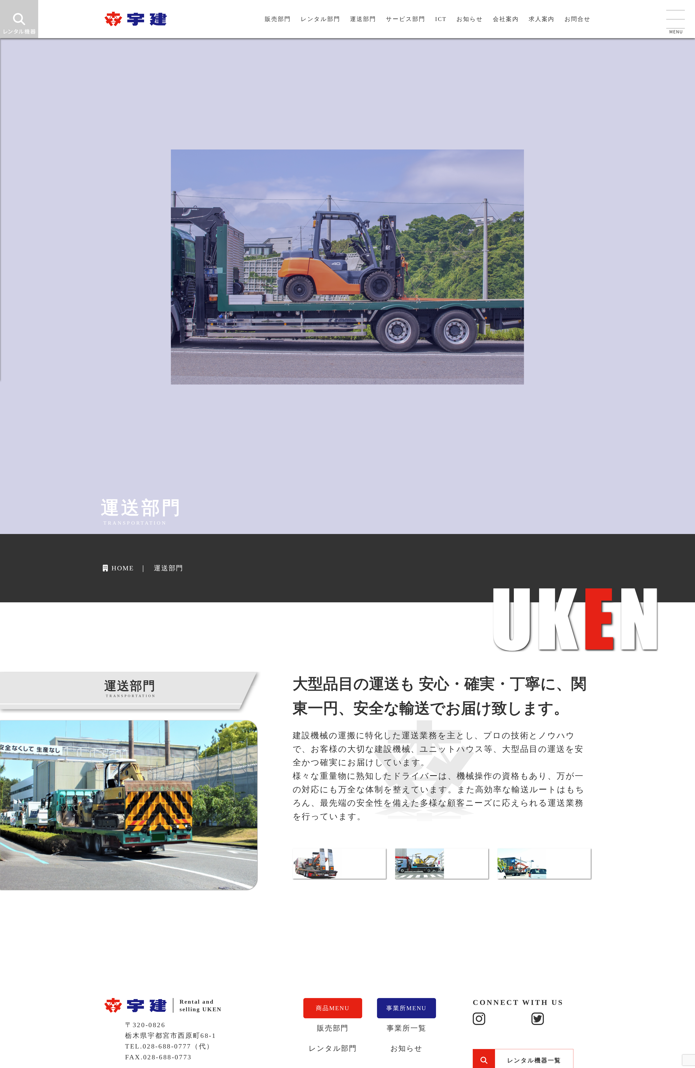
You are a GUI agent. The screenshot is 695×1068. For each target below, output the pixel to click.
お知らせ (469, 19)
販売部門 (278, 19)
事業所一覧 (406, 1028)
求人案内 (542, 19)
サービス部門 (405, 19)
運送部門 (363, 19)
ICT (441, 19)
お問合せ (578, 19)
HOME (122, 568)
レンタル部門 (320, 19)
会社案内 (506, 19)
